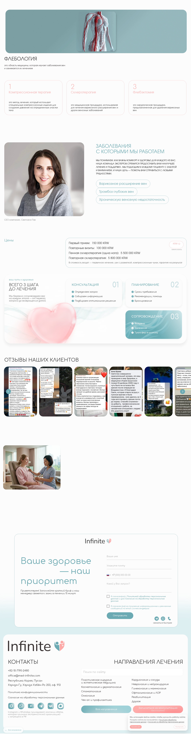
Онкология (88, 695)
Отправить (120, 615)
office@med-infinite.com (24, 675)
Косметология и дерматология (101, 687)
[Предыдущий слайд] (8, 391)
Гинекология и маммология (149, 688)
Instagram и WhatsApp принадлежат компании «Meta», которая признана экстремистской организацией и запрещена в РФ (35, 714)
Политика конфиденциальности (28, 692)
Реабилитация (141, 697)
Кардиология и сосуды (146, 680)
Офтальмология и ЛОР (146, 693)
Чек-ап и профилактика (96, 700)
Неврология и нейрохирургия (150, 684)
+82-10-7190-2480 (18, 670)
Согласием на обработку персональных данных (166, 722)
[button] (158, 709)
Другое (136, 701)
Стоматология (91, 691)
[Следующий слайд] (182, 391)
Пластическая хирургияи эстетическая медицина (98, 681)
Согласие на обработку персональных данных (36, 697)
